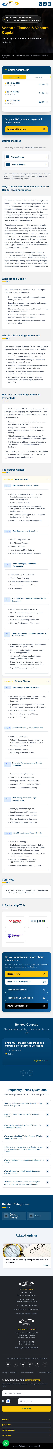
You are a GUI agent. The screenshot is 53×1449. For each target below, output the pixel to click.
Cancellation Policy (44, 1373)
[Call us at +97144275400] (40, 4)
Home (4, 55)
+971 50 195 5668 (31, 1305)
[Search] (45, 4)
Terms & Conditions (27, 1373)
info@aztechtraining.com (28, 1301)
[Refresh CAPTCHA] (8, 1401)
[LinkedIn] (30, 1364)
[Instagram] (45, 1364)
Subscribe (26, 1408)
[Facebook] (8, 1364)
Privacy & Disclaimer (9, 1373)
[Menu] (49, 4)
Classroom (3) (14, 77)
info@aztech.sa (29, 1344)
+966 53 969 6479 (28, 1342)
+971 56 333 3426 (33, 1309)
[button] (23, 1073)
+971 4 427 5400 (28, 1299)
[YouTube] (22, 1364)
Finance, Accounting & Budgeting (18, 55)
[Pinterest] (37, 1364)
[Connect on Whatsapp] (5, 1443)
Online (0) (39, 77)
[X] (15, 1364)
